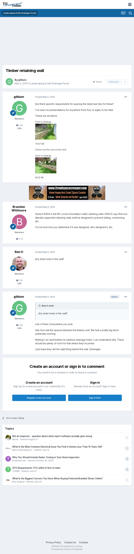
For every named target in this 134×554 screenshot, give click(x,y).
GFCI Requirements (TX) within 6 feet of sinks (36, 468)
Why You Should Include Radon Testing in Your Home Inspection (45, 457)
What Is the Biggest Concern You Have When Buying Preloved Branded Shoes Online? (57, 478)
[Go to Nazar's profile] (8, 437)
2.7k (20, 238)
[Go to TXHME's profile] (8, 469)
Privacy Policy (53, 542)
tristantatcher (19, 460)
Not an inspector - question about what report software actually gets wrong (52, 436)
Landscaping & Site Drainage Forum (50, 83)
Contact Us (70, 542)
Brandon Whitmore (19, 208)
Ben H (19, 252)
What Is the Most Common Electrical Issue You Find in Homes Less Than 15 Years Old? (57, 446)
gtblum (22, 79)
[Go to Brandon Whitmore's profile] (19, 222)
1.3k (20, 280)
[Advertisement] (40, 42)
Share (98, 81)
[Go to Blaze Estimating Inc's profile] (8, 448)
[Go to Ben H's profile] (19, 263)
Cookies (83, 542)
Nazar (15, 439)
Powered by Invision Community (67, 549)
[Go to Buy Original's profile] (8, 480)
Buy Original (18, 481)
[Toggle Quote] (39, 305)
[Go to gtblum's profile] (9, 81)
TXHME (16, 471)
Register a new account (39, 397)
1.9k (20, 125)
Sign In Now (95, 397)
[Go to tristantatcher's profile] (8, 459)
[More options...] (125, 97)
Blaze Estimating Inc (22, 450)
